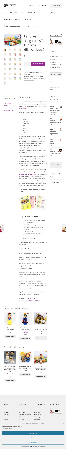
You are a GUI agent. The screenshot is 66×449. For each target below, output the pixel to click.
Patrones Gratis (56, 67)
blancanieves (27, 78)
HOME (5, 13)
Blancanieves (23, 108)
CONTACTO (27, 19)
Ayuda (38, 5)
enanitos (26, 80)
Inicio (7, 26)
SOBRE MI (18, 19)
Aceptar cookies (33, 433)
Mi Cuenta (31, 5)
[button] (63, 423)
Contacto (6, 414)
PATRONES (13, 13)
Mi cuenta (22, 412)
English (44, 5)
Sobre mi (6, 412)
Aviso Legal (42, 446)
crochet (40, 78)
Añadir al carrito (38, 63)
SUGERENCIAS (8, 19)
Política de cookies (25, 446)
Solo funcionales (33, 438)
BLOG (23, 13)
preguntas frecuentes (34, 300)
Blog (5, 417)
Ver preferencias (33, 442)
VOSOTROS (31, 13)
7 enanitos (32, 76)
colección (34, 78)
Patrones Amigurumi (15, 26)
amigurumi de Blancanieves (27, 174)
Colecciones (33, 72)
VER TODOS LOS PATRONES (56, 165)
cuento (44, 78)
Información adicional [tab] (7, 104)
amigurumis (39, 76)
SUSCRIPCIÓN (56, 37)
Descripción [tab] (7, 98)
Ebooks (53, 59)
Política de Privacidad (34, 446)
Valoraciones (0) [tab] (8, 110)
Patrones (31, 80)
